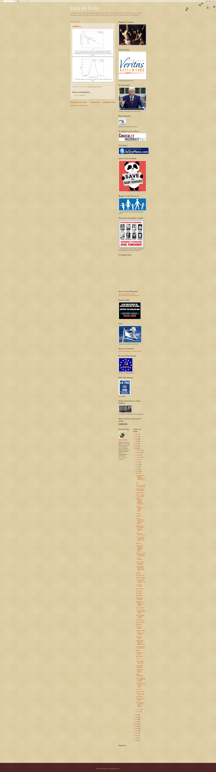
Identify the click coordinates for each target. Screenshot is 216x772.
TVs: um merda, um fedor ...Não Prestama (140, 581)
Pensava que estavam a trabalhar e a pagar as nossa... (139, 548)
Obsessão (138, 543)
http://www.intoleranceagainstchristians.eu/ (129, 295)
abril (137, 469)
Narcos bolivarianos (139, 675)
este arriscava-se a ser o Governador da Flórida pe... (140, 632)
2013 (136, 728)
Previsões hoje (139, 588)
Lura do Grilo (84, 7)
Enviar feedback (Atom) (82, 105)
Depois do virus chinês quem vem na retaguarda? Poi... (140, 528)
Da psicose (138, 624)
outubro (138, 455)
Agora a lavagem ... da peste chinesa (140, 616)
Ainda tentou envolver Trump (140, 534)
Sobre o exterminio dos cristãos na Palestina (140, 679)
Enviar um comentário (79, 95)
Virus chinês (139, 591)
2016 (136, 721)
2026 (136, 434)
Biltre (137, 483)
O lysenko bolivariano (139, 559)
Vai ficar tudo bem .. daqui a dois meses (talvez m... (140, 539)
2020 (136, 448)
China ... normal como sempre (140, 495)
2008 (136, 740)
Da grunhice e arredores (139, 585)
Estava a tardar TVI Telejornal (140, 489)
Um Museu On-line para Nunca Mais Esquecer (130, 351)
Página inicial (95, 102)
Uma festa (138, 473)
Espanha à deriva (140, 492)
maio (137, 466)
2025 (136, 436)
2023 (136, 441)
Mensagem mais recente (78, 102)
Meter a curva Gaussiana (139, 598)
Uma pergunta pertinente (139, 666)
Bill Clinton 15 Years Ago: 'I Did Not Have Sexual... (140, 685)
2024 (136, 439)
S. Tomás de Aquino (139, 627)
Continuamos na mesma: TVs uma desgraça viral (140, 568)
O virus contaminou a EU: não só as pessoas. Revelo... (140, 521)
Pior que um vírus (140, 575)
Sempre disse (139, 696)
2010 (136, 735)
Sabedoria (138, 516)
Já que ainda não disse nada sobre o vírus (140, 662)
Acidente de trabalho (139, 637)
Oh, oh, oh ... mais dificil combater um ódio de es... (140, 554)
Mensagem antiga (109, 102)
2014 (136, 726)
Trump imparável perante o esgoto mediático (140, 611)
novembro (138, 452)
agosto (138, 459)
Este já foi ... (139, 658)
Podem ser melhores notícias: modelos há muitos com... (140, 501)
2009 (136, 738)
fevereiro (138, 709)
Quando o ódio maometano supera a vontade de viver (140, 642)
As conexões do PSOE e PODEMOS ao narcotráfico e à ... (140, 478)
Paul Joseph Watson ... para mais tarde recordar (140, 603)
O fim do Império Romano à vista (140, 647)
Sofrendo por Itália (140, 577)
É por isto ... (139, 513)
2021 (136, 446)
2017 (136, 719)
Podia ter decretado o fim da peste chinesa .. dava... (140, 509)
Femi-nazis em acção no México (139, 671)
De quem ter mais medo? (140, 699)
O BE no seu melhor (139, 653)
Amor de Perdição (140, 622)
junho (137, 464)
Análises (76, 26)
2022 (136, 443)
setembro (138, 457)
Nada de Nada (139, 656)
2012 (136, 731)
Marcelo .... (139, 650)
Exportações (139, 595)
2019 (136, 714)
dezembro (138, 450)
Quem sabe (139, 593)
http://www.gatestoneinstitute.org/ (127, 294)
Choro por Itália (139, 620)
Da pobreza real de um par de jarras (140, 486)
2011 (136, 733)
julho (137, 462)
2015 (136, 724)
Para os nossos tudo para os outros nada (140, 563)
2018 (136, 717)
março (138, 471)
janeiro (138, 711)
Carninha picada (140, 607)
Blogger (117, 768)
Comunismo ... (139, 689)
